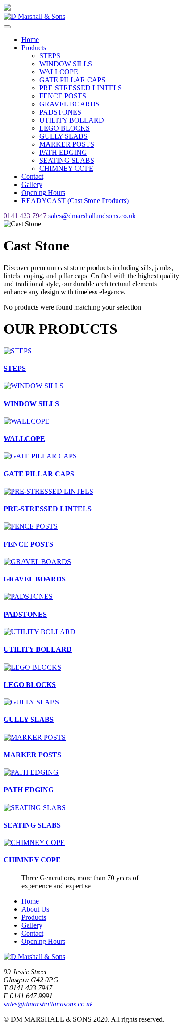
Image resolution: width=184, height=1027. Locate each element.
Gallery (31, 184)
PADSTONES (60, 112)
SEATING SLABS (66, 160)
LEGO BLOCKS (64, 128)
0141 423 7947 (25, 216)
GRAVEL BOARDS (69, 104)
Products (33, 47)
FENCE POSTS (62, 96)
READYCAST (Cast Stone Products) (75, 200)
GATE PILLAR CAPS (72, 80)
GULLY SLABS (63, 136)
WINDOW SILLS (65, 64)
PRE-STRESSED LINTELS (80, 88)
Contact (32, 176)
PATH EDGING (63, 152)
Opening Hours (43, 192)
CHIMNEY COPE (66, 168)
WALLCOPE (58, 72)
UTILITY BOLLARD (71, 120)
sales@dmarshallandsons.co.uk (92, 216)
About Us (35, 909)
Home (30, 39)
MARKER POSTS (66, 144)
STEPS (49, 55)
